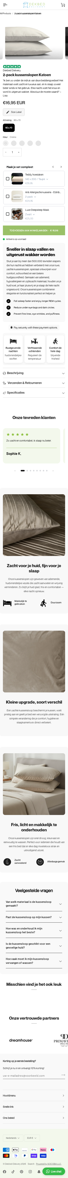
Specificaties (15, 392)
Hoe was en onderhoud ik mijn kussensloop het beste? (24, 930)
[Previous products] (53, 166)
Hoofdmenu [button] (9, 1095)
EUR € (30, 1138)
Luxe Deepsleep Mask (37, 209)
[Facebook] (4, 1171)
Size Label (16, 112)
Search (31, 1164)
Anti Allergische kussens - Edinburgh (43, 192)
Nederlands (11, 1138)
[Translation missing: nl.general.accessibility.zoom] (12, 52)
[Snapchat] (39, 1171)
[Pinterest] (21, 1171)
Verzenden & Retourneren (24, 383)
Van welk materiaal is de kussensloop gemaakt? (28, 903)
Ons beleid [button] (9, 1117)
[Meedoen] (62, 1075)
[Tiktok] (13, 1171)
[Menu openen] (8, 5)
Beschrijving (15, 373)
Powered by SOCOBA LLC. (48, 1164)
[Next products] (61, 166)
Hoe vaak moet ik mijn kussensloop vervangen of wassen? (27, 960)
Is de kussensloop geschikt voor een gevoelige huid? (28, 945)
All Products (5, 13)
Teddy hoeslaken (34, 174)
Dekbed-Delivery (13, 1164)
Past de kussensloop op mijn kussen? (28, 917)
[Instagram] (30, 1171)
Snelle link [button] (8, 1106)
